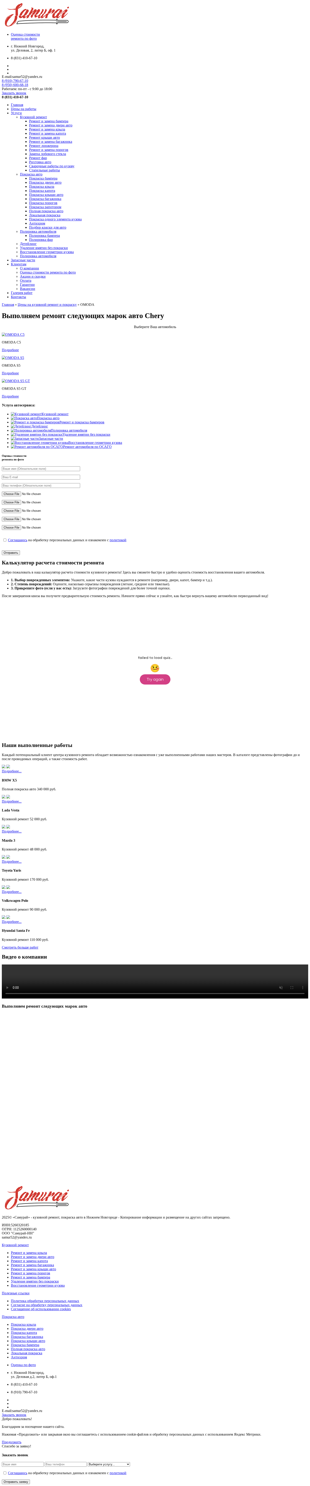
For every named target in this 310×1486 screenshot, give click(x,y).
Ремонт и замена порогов (48, 150)
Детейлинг (28, 244)
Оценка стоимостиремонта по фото (25, 36)
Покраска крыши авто (46, 195)
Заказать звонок (14, 93)
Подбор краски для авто (47, 227)
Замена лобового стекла (47, 154)
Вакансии (27, 289)
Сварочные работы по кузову (51, 166)
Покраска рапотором (45, 207)
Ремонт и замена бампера (48, 121)
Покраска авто (31, 174)
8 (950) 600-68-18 (15, 85)
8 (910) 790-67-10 (15, 81)
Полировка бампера (44, 235)
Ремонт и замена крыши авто (33, 1269)
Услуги (16, 113)
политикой (118, 540)
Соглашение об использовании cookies (41, 1309)
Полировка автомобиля (38, 231)
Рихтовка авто (40, 162)
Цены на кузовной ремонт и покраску (47, 305)
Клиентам (18, 264)
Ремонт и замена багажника (50, 141)
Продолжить (11, 1442)
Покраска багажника (45, 199)
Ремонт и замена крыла (47, 129)
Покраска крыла (41, 186)
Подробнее (10, 350)
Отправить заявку (16, 1482)
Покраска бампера (43, 178)
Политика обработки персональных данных (45, 1301)
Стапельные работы (44, 170)
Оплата (25, 280)
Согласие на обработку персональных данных (46, 1305)
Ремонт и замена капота (47, 133)
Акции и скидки (33, 276)
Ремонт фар (38, 158)
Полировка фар (41, 240)
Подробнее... (12, 771)
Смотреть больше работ (20, 947)
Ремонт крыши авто (44, 137)
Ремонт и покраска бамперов (81, 422)
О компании (29, 268)
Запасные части (23, 260)
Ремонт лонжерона (43, 146)
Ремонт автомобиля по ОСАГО (87, 447)
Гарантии (27, 285)
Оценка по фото (23, 1365)
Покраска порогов (43, 203)
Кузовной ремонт (33, 117)
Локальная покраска (44, 215)
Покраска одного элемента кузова (55, 219)
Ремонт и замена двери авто (50, 125)
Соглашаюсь (17, 540)
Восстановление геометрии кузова (47, 252)
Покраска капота (42, 191)
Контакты (18, 297)
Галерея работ (21, 293)
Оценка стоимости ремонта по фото (48, 272)
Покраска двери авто (45, 182)
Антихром (37, 223)
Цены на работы (23, 109)
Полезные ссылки (16, 1293)
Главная (17, 105)
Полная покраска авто (46, 211)
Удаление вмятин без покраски (44, 248)
